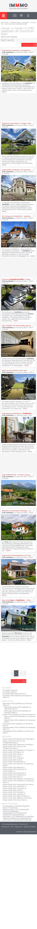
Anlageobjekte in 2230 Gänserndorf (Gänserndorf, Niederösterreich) (15, 814)
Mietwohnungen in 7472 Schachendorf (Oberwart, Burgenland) (16, 810)
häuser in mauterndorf (10, 808)
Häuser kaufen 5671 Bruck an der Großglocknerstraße (14, 741)
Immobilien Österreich (10, 690)
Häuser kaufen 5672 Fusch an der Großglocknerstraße (14, 747)
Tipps (12, 827)
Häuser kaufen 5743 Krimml (12, 754)
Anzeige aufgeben (30, 827)
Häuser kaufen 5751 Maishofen (13, 762)
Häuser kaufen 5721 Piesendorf (13, 775)
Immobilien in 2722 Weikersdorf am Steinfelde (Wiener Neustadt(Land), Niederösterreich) (18, 817)
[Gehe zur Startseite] (18, 8)
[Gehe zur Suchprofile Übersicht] (14, 15)
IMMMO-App (19, 827)
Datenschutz (23, 824)
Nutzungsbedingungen (10, 824)
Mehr (4, 92)
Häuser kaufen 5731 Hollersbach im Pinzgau (17, 750)
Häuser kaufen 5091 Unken (12, 790)
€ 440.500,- (28, 629)
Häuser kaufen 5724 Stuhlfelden (14, 786)
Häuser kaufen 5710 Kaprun (12, 752)
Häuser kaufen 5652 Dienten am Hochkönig (17, 744)
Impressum (5, 827)
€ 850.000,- (28, 198)
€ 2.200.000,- (27, 538)
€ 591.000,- (29, 440)
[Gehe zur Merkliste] (21, 15)
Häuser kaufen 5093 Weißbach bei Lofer (16, 798)
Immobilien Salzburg (9, 692)
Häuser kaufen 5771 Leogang (12, 758)
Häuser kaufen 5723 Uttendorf (13, 792)
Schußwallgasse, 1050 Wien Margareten (16, 806)
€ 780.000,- (28, 79)
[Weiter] (24, 673)
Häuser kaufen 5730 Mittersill (13, 767)
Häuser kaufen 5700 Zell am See (14, 800)
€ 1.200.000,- (28, 245)
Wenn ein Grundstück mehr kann (14, 370)
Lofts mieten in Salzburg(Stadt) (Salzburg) (17, 820)
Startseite (4, 22)
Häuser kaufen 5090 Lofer (12, 760)
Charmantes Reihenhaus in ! (17, 413)
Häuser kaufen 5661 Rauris (12, 777)
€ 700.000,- (28, 308)
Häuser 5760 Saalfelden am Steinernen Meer (18, 714)
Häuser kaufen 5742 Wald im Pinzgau (15, 796)
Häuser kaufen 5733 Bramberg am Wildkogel (18, 739)
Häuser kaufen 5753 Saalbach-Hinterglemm (17, 779)
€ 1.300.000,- (28, 397)
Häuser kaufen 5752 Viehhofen (13, 794)
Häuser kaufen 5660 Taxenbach (13, 788)
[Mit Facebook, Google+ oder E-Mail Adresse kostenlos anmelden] (28, 15)
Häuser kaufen (15, 22)
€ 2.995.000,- (27, 503)
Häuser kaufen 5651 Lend (11, 756)
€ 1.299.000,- (28, 582)
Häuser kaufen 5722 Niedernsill (13, 773)
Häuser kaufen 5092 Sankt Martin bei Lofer (17, 784)
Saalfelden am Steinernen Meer (16, 24)
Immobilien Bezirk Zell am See (13, 694)
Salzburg (25, 22)
